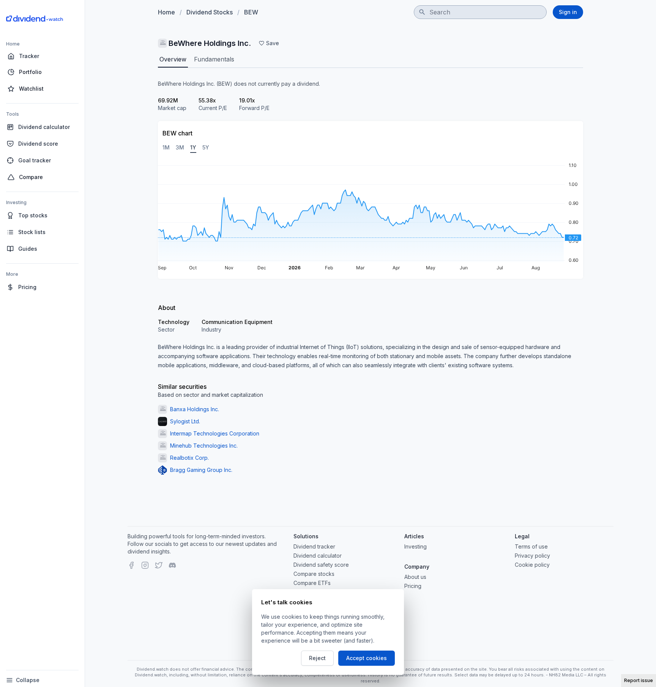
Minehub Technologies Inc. (204, 445)
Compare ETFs (312, 583)
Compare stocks (313, 574)
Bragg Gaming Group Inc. (201, 470)
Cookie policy (532, 564)
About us (415, 577)
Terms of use (531, 546)
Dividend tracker (314, 546)
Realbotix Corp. (189, 457)
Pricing (412, 586)
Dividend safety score (321, 564)
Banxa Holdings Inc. (194, 409)
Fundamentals (214, 59)
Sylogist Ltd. (185, 421)
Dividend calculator (317, 555)
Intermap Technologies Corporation (214, 433)
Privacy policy (532, 555)
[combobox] (480, 12)
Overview (172, 59)
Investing (415, 546)
